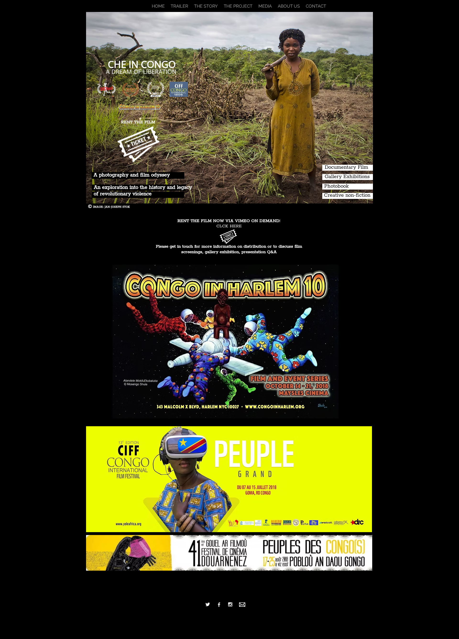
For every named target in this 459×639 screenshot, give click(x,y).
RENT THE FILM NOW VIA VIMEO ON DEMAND (228, 221)
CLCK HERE (229, 226)
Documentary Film (346, 167)
